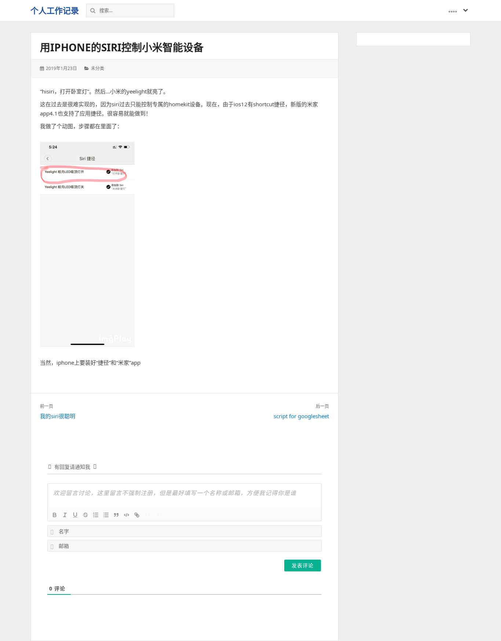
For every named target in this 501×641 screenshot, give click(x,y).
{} (146, 514)
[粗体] (55, 515)
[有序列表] (96, 515)
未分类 (97, 68)
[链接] (137, 515)
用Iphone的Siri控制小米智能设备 (122, 47)
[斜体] (65, 515)
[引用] (116, 515)
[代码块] (126, 515)
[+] (157, 514)
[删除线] (85, 515)
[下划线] (75, 515)
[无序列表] (106, 515)
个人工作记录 (54, 10)
